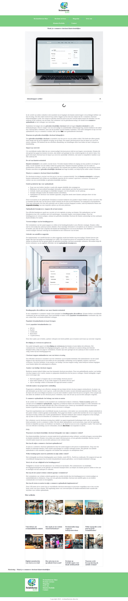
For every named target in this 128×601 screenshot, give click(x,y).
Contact (74, 23)
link (62, 131)
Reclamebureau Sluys (41, 18)
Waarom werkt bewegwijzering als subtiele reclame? (91, 563)
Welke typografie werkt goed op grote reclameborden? (93, 528)
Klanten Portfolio (59, 23)
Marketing (11, 569)
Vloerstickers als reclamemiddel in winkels (34, 527)
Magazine (76, 18)
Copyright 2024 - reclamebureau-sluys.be (64, 599)
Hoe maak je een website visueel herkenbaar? (54, 527)
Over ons (89, 18)
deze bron (66, 425)
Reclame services (60, 18)
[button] (100, 99)
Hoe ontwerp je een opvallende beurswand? (54, 562)
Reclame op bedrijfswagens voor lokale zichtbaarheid (72, 563)
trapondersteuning (32, 205)
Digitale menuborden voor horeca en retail (33, 562)
